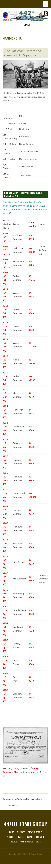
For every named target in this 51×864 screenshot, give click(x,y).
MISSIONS (11, 837)
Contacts (40, 837)
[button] (25, 25)
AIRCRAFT (21, 833)
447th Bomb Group (25, 824)
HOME (11, 833)
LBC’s (38, 842)
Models (13, 842)
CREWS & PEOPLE (35, 833)
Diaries (21, 837)
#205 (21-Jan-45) (7, 263)
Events (30, 837)
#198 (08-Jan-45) (7, 237)
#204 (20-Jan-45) (7, 250)
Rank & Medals (26, 842)
